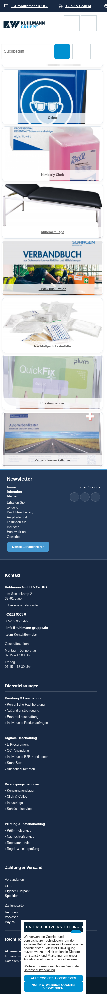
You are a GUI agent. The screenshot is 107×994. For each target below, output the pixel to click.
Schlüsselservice (19, 809)
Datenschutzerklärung (39, 970)
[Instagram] (95, 497)
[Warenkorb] (72, 23)
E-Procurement (18, 744)
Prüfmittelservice (19, 830)
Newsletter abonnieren (28, 547)
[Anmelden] (89, 23)
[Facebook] (85, 497)
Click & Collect (17, 796)
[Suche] (62, 51)
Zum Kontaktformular (21, 634)
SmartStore (15, 763)
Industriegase (16, 803)
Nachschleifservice (20, 836)
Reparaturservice (19, 843)
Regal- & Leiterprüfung (23, 849)
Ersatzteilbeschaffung (22, 717)
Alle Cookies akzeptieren (53, 978)
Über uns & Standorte (22, 605)
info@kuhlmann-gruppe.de (27, 628)
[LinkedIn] (74, 497)
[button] (80, 51)
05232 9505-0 (16, 614)
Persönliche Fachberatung (26, 704)
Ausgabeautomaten (21, 769)
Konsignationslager (20, 790)
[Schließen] (76, 931)
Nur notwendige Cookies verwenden (53, 986)
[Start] (32, 23)
